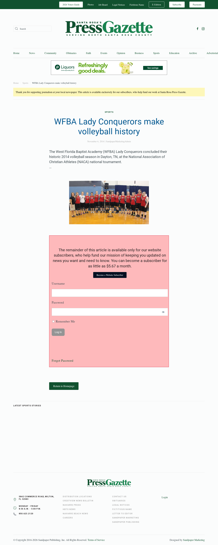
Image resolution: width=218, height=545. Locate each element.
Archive (193, 53)
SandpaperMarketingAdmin (118, 141)
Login (165, 497)
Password (58, 302)
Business (139, 53)
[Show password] (163, 312)
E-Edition (156, 4)
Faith (88, 53)
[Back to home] (109, 29)
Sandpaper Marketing (194, 539)
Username (58, 283)
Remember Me (65, 321)
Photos (91, 4)
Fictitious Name (137, 4)
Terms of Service (96, 539)
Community (50, 53)
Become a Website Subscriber (110, 274)
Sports (156, 53)
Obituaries (71, 53)
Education (174, 53)
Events (104, 53)
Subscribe (177, 4)
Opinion (121, 53)
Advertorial (212, 53)
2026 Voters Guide (71, 4)
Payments (197, 4)
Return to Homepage (63, 386)
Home (16, 53)
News (32, 53)
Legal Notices (118, 4)
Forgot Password (62, 360)
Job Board (103, 4)
